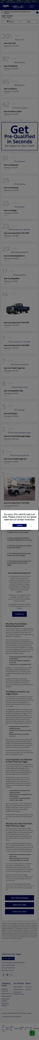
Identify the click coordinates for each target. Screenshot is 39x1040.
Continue (19, 525)
